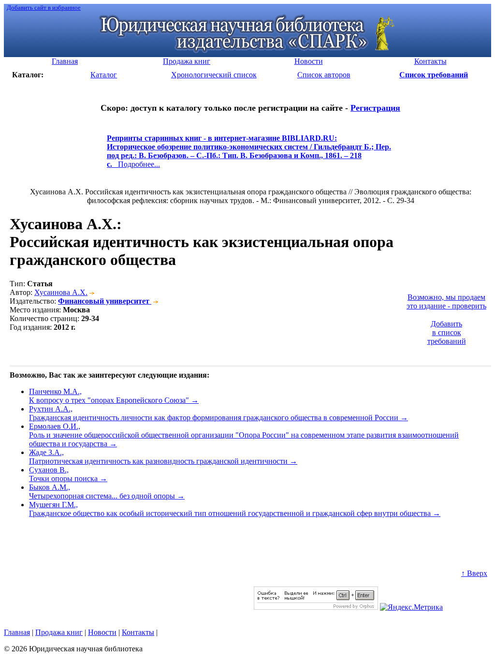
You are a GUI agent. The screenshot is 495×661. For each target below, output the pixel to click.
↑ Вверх (474, 573)
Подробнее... (249, 155)
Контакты (138, 632)
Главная (17, 632)
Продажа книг (59, 632)
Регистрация (375, 108)
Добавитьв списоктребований (446, 332)
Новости (102, 632)
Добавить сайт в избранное (44, 7)
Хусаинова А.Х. (60, 292)
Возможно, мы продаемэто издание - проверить (446, 301)
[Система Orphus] (316, 607)
